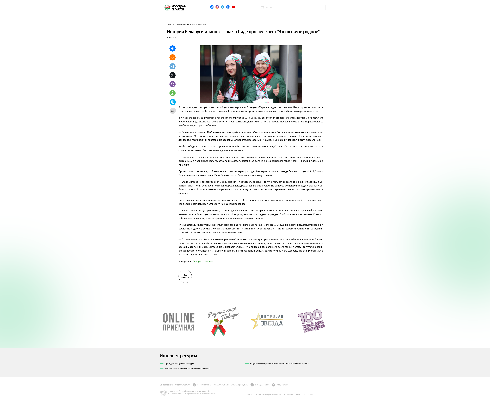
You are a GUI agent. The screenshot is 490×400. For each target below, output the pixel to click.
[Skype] (173, 102)
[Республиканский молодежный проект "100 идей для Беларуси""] (311, 321)
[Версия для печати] (173, 111)
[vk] (211, 7)
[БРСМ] (167, 8)
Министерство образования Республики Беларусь (187, 369)
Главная (169, 24)
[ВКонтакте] (172, 48)
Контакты (300, 395)
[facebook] (228, 7)
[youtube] (233, 7)
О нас (250, 395)
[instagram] (217, 7)
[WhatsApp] (172, 93)
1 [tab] (5, 321)
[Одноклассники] (172, 57)
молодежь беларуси (179, 8)
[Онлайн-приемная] (179, 321)
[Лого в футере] (163, 393)
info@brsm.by (282, 385)
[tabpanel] (179, 321)
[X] (172, 75)
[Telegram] (172, 66)
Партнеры (288, 395)
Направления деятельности (185, 24)
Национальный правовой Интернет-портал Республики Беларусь (279, 364)
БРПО (311, 395)
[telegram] (222, 7)
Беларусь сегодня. (203, 261)
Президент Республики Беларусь (179, 364)
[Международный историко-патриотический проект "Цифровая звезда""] (267, 321)
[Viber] (172, 84)
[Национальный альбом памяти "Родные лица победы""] (223, 321)
